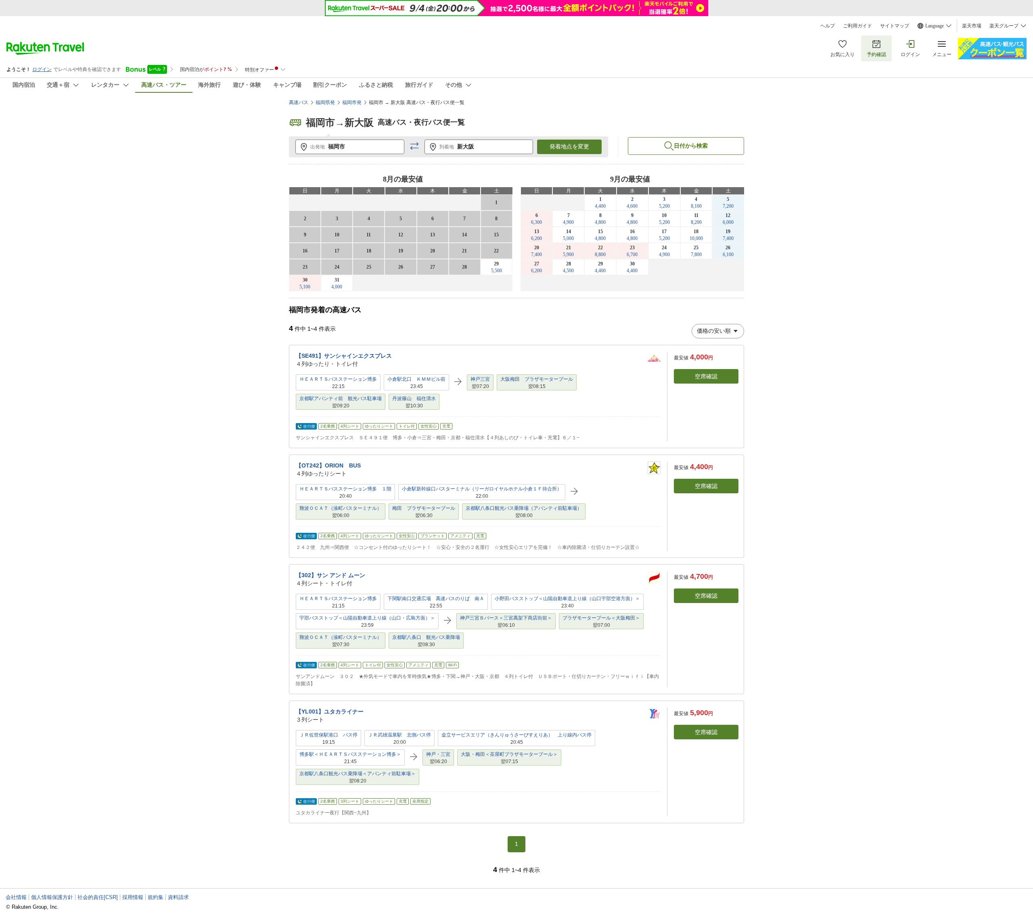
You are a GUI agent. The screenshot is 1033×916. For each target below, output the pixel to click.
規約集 (155, 897)
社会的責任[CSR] (97, 897)
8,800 (600, 254)
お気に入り (842, 54)
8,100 (696, 206)
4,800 (600, 222)
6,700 (632, 254)
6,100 (728, 254)
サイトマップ (894, 26)
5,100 (304, 287)
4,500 (568, 270)
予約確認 (876, 54)
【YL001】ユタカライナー (330, 711)
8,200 (696, 222)
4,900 (568, 222)
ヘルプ (827, 26)
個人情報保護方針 (52, 897)
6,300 (536, 222)
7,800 (696, 254)
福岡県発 (325, 102)
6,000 (728, 222)
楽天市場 (971, 26)
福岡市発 (352, 102)
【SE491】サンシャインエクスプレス (344, 356)
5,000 (568, 238)
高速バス (298, 102)
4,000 (336, 287)
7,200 (728, 206)
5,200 (664, 206)
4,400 (600, 206)
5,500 (496, 270)
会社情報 (16, 897)
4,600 (632, 206)
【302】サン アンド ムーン (330, 575)
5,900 (568, 254)
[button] (414, 146)
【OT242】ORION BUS (328, 465)
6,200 (536, 238)
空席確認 (706, 376)
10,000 (696, 238)
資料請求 (178, 897)
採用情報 (132, 897)
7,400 (728, 238)
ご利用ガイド (857, 26)
